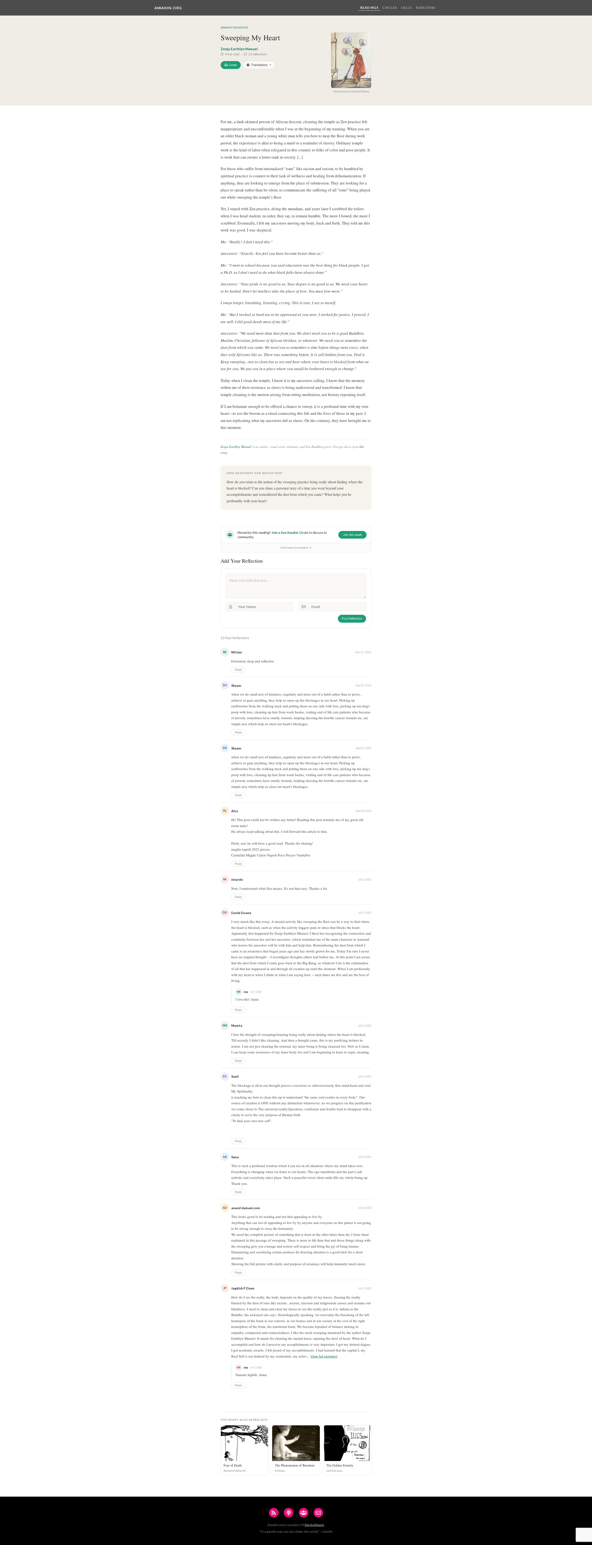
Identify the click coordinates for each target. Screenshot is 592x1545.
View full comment (324, 1356)
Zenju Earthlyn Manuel (239, 49)
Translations (259, 65)
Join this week (352, 535)
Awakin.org (168, 8)
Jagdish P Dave (242, 1288)
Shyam (236, 685)
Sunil (235, 1076)
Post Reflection (352, 618)
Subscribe (426, 7)
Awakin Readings (234, 27)
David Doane (241, 913)
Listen (233, 65)
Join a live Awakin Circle (289, 532)
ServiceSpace (314, 1525)
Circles (389, 7)
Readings (369, 7)
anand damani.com (245, 1208)
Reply (238, 669)
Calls (406, 7)
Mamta (236, 1025)
